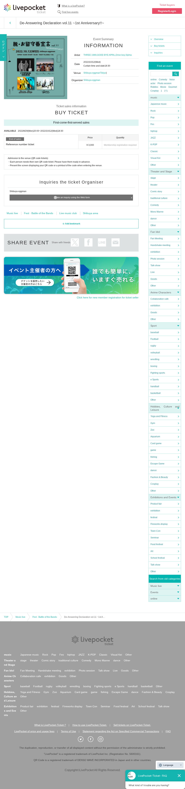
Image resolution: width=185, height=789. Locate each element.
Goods (153, 279)
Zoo (152, 430)
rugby (153, 345)
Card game (156, 443)
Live (152, 272)
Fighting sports (157, 373)
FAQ (168, 731)
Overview (158, 39)
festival (153, 517)
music (153, 97)
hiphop (153, 131)
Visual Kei (155, 158)
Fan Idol (155, 231)
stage (153, 178)
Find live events (70, 12)
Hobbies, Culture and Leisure (10, 696)
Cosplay (154, 91)
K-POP (153, 144)
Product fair (156, 504)
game (153, 450)
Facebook (88, 242)
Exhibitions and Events (163, 497)
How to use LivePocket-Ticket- (89, 725)
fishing (153, 457)
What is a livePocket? (73, 6)
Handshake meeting (160, 245)
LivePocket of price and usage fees (34, 731)
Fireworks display (159, 524)
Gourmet (172, 87)
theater (153, 185)
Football (154, 339)
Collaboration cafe (159, 299)
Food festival (156, 544)
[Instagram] (102, 739)
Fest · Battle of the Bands (38, 213)
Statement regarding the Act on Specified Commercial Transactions (121, 731)
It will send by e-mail (115, 242)
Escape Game (157, 463)
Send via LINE (102, 242)
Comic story (156, 191)
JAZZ (153, 138)
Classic (154, 151)
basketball (155, 393)
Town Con (155, 531)
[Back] (10, 22)
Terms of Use (68, 731)
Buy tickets (159, 46)
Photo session (164, 83)
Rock (153, 111)
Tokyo (103, 73)
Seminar (154, 537)
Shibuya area (90, 213)
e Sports (154, 379)
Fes (152, 124)
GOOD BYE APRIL (106, 55)
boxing (153, 366)
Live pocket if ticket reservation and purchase (25, 8)
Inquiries (158, 53)
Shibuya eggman (91, 73)
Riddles (154, 87)
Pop (152, 117)
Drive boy (120, 55)
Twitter (75, 242)
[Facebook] (92, 739)
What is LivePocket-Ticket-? (50, 725)
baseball (154, 332)
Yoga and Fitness (158, 416)
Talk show (155, 265)
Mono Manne (157, 211)
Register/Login (167, 11)
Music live (156, 585)
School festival (157, 558)
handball (154, 386)
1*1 (166, 91)
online (153, 79)
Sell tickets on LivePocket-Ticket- (132, 725)
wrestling (154, 359)
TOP (6, 617)
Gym (152, 423)
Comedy (163, 79)
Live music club (68, 213)
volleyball (155, 352)
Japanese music (158, 104)
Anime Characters (160, 292)
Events (154, 592)
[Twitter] (82, 739)
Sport (153, 325)
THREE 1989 (89, 55)
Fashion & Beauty (159, 477)
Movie (163, 87)
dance (153, 218)
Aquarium (155, 436)
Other (153, 165)
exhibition (155, 252)
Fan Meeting (156, 238)
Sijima (129, 55)
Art (151, 551)
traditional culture (158, 198)
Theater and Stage (161, 171)
